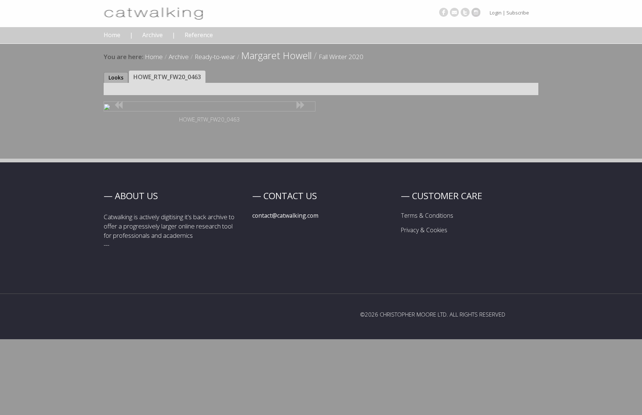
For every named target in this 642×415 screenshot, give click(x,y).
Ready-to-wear (215, 56)
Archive (152, 35)
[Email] (454, 12)
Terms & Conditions (427, 215)
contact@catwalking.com (285, 215)
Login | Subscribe (509, 12)
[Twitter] (465, 12)
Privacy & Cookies (424, 230)
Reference (199, 35)
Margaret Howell (276, 55)
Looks (115, 77)
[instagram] (475, 12)
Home (112, 35)
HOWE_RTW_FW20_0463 (167, 77)
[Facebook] (443, 12)
